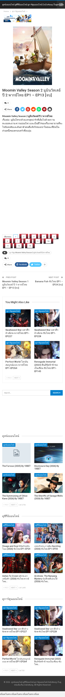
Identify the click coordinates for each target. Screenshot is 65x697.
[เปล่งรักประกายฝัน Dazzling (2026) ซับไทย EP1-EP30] (48, 533)
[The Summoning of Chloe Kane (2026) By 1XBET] (16, 483)
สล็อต (36, 694)
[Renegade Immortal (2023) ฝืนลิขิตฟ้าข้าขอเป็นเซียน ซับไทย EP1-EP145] (47, 350)
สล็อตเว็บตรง (5, 694)
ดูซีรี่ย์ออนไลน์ (8, 525)
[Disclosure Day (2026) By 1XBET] (48, 453)
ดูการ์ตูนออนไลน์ (13, 311)
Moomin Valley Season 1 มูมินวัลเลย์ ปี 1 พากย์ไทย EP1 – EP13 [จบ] (15, 284)
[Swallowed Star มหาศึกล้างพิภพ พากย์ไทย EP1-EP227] (18, 318)
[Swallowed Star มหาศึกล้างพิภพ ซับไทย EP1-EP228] (47, 318)
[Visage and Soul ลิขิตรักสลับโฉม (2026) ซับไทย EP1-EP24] (16, 533)
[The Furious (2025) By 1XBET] (16, 453)
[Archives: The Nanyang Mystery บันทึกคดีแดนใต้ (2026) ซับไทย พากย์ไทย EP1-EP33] (48, 563)
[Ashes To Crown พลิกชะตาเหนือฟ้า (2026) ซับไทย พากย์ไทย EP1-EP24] (16, 563)
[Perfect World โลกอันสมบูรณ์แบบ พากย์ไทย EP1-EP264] (18, 350)
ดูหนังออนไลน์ (8, 445)
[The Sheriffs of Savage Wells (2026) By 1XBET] (48, 483)
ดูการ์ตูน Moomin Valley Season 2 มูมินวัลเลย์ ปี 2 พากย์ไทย (29, 252)
